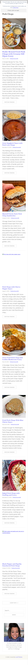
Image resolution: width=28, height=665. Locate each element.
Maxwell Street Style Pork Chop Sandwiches (12, 215)
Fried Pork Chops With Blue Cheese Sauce (12, 421)
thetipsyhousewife (14, 58)
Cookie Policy (15, 7)
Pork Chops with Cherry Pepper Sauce (11, 288)
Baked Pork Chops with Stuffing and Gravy (11, 494)
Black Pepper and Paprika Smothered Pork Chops (11, 565)
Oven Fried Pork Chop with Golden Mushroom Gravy (12, 358)
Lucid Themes (18, 657)
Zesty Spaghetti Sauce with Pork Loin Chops (12, 144)
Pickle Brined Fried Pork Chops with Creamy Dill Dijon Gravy (13, 54)
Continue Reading (9, 102)
